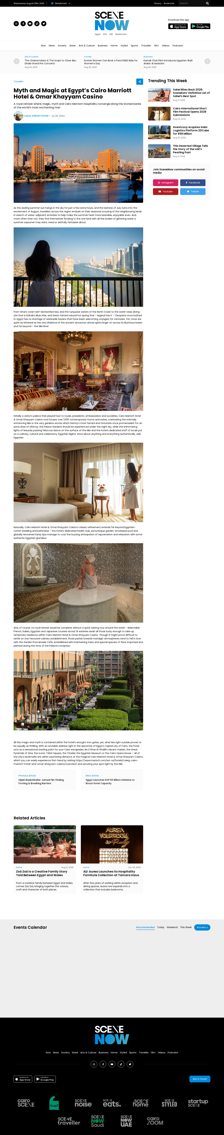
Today (160, 927)
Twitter (195, 191)
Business (103, 45)
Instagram (167, 182)
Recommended (145, 927)
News (52, 45)
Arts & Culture (87, 45)
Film (156, 45)
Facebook (194, 182)
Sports (134, 45)
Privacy (158, 3)
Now (43, 45)
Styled (124, 45)
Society (62, 45)
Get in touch (200, 1079)
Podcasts (178, 45)
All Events (201, 927)
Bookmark (169, 3)
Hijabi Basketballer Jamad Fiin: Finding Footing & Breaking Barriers (41, 781)
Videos (165, 45)
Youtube (168, 191)
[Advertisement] (73, 802)
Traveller (146, 45)
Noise (73, 45)
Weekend (172, 927)
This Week (186, 927)
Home (114, 45)
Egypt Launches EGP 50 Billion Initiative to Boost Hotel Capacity (110, 781)
